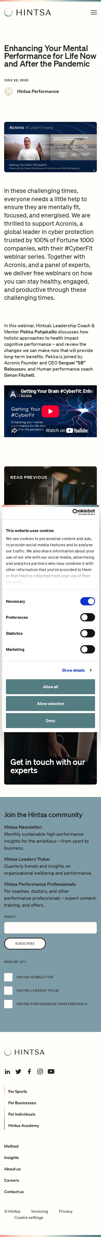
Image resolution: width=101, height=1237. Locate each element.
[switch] (87, 617)
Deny (50, 720)
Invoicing (39, 1211)
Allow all (50, 686)
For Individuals (21, 1114)
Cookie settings (29, 1217)
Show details (73, 670)
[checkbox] (50, 993)
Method (11, 1146)
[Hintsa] (27, 12)
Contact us (14, 1191)
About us (12, 1168)
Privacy (66, 1211)
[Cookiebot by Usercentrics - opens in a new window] (72, 512)
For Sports (17, 1091)
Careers (11, 1180)
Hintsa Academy (23, 1125)
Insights (11, 1157)
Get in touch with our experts (47, 765)
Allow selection (50, 703)
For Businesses (22, 1102)
